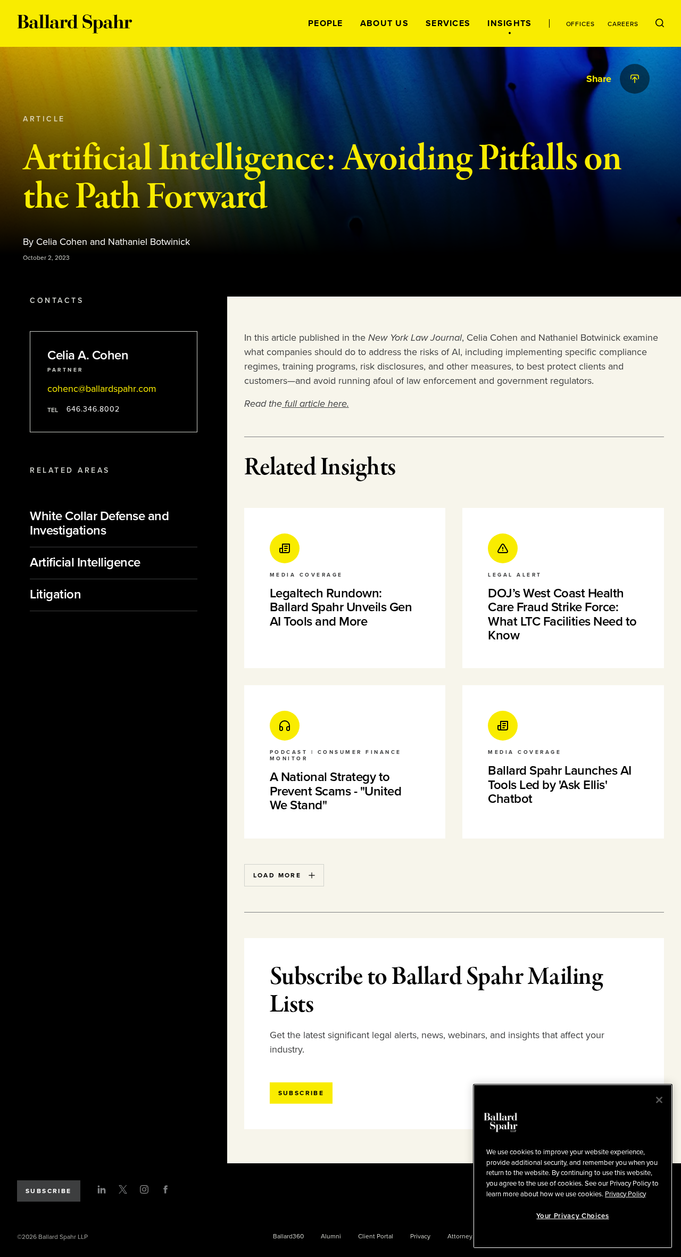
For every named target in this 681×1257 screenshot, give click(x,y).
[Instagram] (144, 1189)
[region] (572, 1166)
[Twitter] (122, 1189)
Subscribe (49, 1191)
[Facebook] (165, 1189)
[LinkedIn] (101, 1189)
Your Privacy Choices (572, 1216)
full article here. (315, 403)
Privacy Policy (625, 1193)
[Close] (659, 1100)
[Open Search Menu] (659, 23)
